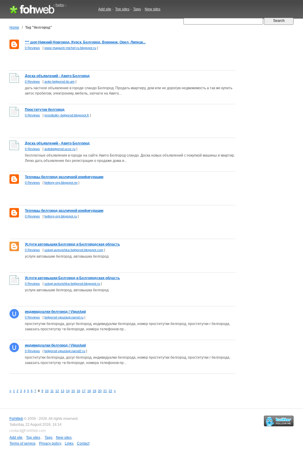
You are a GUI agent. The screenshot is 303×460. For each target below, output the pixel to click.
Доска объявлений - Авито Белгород (57, 76)
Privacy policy (50, 443)
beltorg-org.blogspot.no (61, 182)
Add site (104, 9)
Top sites (122, 9)
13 (62, 391)
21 (105, 391)
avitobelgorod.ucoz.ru (59, 149)
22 (110, 391)
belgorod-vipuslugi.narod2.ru (64, 351)
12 (57, 391)
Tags (137, 9)
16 (78, 391)
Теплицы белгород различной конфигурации (64, 177)
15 (73, 391)
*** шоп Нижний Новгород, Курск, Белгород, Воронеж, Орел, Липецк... (85, 42)
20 (99, 391)
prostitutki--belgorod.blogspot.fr (66, 115)
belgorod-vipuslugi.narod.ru (63, 317)
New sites (152, 9)
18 (89, 391)
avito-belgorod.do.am (59, 81)
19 (94, 391)
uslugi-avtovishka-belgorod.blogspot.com (73, 250)
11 (52, 391)
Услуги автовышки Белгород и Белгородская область (72, 244)
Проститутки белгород (45, 110)
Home (14, 27)
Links (69, 443)
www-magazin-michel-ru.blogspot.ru (70, 48)
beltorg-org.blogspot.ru (60, 216)
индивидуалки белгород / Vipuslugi (55, 312)
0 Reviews (32, 48)
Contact (83, 443)
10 (47, 391)
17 (84, 391)
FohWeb (16, 419)
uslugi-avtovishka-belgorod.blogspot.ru (72, 283)
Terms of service (22, 443)
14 (68, 391)
